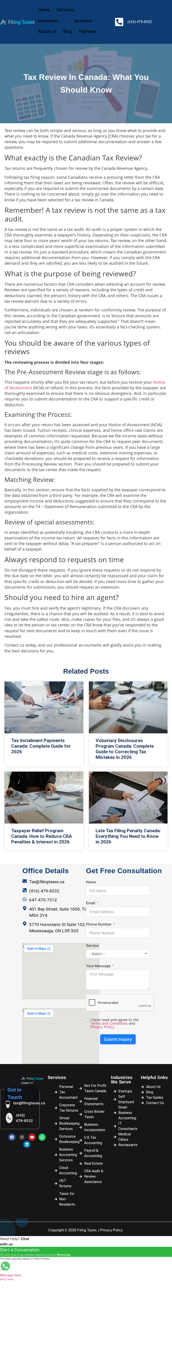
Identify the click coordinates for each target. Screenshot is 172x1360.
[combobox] (118, 953)
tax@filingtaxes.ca (29, 1103)
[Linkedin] (26, 1144)
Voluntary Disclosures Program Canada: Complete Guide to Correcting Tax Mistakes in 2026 (125, 749)
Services (65, 9)
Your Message (98, 966)
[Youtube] (32, 1137)
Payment (88, 31)
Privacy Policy (102, 1027)
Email (90, 903)
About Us (47, 31)
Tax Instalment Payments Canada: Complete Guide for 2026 (41, 746)
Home (44, 9)
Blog (67, 31)
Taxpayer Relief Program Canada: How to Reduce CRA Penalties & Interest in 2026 (41, 836)
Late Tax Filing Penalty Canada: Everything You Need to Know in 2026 (128, 836)
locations (83, 20)
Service (92, 945)
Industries (48, 20)
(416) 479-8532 (24, 1118)
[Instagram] (22, 1137)
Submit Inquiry (118, 1039)
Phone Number (99, 924)
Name (91, 882)
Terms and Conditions (109, 1023)
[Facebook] (11, 1137)
